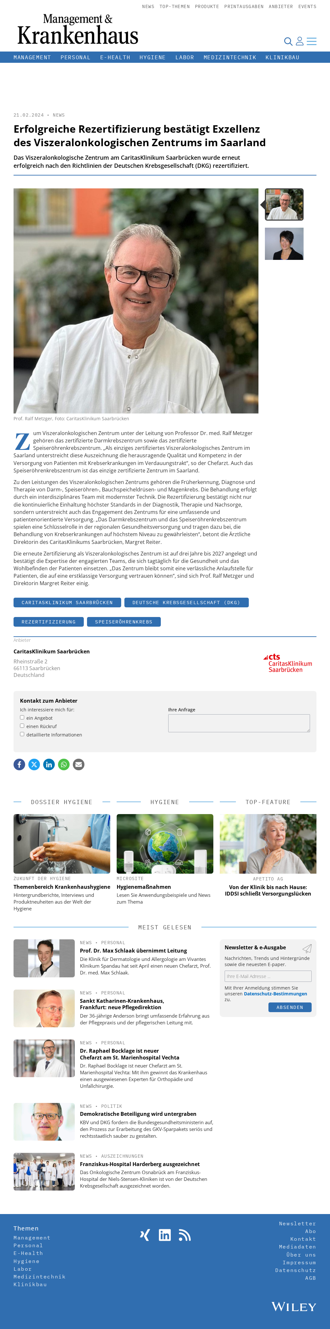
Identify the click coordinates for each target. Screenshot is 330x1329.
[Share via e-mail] (78, 764)
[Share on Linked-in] (49, 764)
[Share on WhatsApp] (64, 764)
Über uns (301, 1254)
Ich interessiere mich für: (47, 710)
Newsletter (297, 1223)
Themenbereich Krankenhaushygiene (62, 886)
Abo (310, 1231)
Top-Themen (175, 6)
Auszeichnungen (122, 1156)
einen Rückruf (41, 726)
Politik (111, 1106)
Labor (184, 57)
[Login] (300, 41)
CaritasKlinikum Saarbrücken (67, 602)
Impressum (299, 1262)
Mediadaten (297, 1246)
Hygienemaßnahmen (144, 886)
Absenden (290, 1007)
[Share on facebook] (19, 764)
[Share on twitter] (34, 764)
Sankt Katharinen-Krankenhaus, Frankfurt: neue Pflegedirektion (122, 1004)
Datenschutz (295, 1270)
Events (307, 6)
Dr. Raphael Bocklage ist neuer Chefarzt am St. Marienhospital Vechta (130, 1054)
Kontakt (303, 1239)
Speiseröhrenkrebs (124, 622)
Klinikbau (282, 57)
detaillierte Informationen (54, 735)
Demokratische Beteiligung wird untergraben (138, 1113)
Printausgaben (244, 6)
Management (32, 57)
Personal (76, 57)
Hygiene (153, 57)
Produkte (207, 6)
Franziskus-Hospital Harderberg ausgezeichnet (140, 1164)
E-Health (115, 57)
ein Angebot (39, 718)
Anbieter (281, 6)
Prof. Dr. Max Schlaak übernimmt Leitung (133, 950)
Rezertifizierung (49, 622)
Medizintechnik (230, 57)
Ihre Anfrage (181, 710)
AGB (310, 1278)
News (148, 6)
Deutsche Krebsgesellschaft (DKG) (186, 602)
